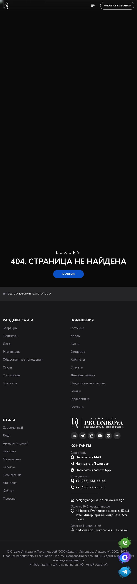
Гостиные (77, 328)
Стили (7, 367)
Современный (13, 428)
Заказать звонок (117, 5)
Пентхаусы (11, 336)
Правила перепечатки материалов (27, 556)
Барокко (9, 467)
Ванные (76, 391)
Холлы (75, 336)
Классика (9, 451)
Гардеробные (80, 399)
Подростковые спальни (88, 383)
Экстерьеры (11, 352)
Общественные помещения (22, 360)
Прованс (9, 499)
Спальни (77, 367)
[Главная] (4, 293)
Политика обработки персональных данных (84, 556)
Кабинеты (78, 360)
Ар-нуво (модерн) (15, 443)
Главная (68, 274)
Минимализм (12, 459)
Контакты (10, 383)
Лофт (7, 436)
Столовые (78, 352)
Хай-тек (8, 491)
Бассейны (77, 407)
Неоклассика (12, 475)
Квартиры (10, 328)
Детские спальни (83, 375)
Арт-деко (10, 483)
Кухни (75, 344)
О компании (11, 375)
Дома (7, 344)
